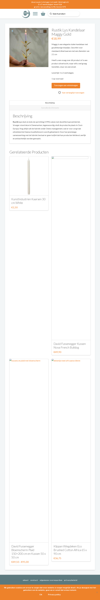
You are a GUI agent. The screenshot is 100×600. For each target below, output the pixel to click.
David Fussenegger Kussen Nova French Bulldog (70, 345)
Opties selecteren (29, 538)
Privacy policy (54, 594)
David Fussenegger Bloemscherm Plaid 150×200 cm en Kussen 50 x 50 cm (28, 551)
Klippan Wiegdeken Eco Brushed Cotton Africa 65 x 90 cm (70, 549)
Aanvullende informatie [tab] (50, 108)
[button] (35, 14)
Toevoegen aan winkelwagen (66, 85)
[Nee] (97, 592)
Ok (40, 594)
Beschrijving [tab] (50, 103)
